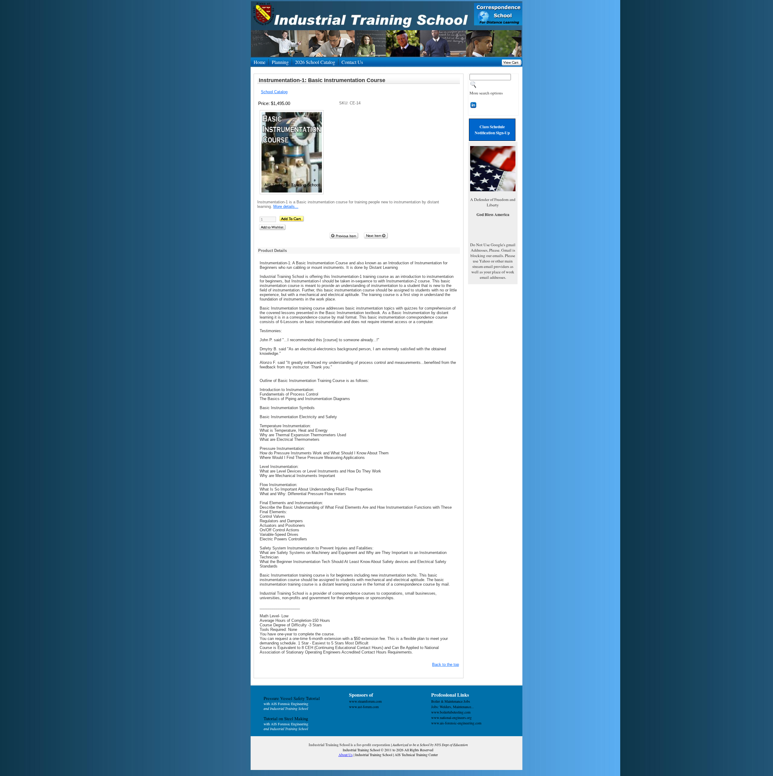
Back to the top (445, 664)
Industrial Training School (373, 754)
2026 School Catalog (315, 62)
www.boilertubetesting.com (450, 712)
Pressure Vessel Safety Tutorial (292, 698)
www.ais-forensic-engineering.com (456, 722)
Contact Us (352, 62)
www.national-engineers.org (451, 717)
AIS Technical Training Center (416, 754)
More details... (285, 206)
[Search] (473, 86)
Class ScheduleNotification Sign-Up (492, 130)
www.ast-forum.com (364, 706)
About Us (345, 754)
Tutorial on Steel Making (286, 718)
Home (259, 62)
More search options (486, 93)
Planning (280, 62)
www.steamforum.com (365, 701)
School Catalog (274, 92)
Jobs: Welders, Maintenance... (452, 706)
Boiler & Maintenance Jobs (450, 701)
